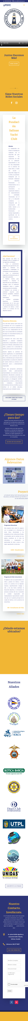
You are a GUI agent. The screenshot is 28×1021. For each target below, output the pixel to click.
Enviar (9, 991)
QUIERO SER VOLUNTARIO (14, 441)
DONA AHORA (14, 63)
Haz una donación (14, 950)
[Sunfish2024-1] (14, 89)
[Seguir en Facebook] (11, 103)
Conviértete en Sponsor (14, 886)
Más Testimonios (14, 237)
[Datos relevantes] (14, 483)
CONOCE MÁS (20, 556)
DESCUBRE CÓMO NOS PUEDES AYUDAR (14, 398)
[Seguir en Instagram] (16, 103)
